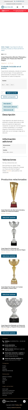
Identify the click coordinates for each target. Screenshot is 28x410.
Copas (7, 47)
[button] (17, 7)
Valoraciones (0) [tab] (8, 110)
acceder (9, 171)
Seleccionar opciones (9, 217)
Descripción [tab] (7, 103)
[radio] (3, 85)
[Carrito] (23, 7)
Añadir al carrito (12, 93)
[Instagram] (24, 401)
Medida (4, 80)
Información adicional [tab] (10, 107)
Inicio (2, 47)
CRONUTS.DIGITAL (16, 407)
